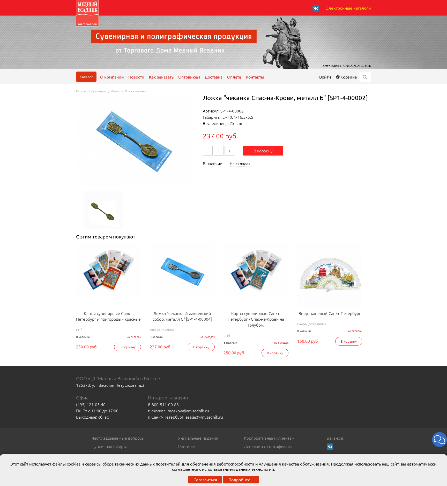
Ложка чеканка (135, 91)
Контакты (255, 76)
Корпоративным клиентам (269, 438)
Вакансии (335, 438)
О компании (112, 76)
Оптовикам (189, 76)
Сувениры (99, 91)
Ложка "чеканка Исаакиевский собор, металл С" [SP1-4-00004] (182, 316)
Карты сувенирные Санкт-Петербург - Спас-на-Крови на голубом (256, 319)
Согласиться (205, 479)
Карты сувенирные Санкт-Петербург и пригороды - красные (108, 316)
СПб (79, 329)
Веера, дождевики (311, 323)
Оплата (234, 76)
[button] (439, 439)
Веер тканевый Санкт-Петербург (330, 313)
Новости (136, 76)
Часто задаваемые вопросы (118, 438)
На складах (240, 163)
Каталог (86, 76)
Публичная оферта (109, 446)
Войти (325, 76)
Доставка (213, 76)
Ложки (116, 91)
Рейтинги (187, 446)
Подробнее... (241, 479)
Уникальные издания (198, 438)
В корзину (263, 150)
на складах (134, 337)
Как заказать (161, 76)
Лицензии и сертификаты (268, 446)
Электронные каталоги (348, 7)
